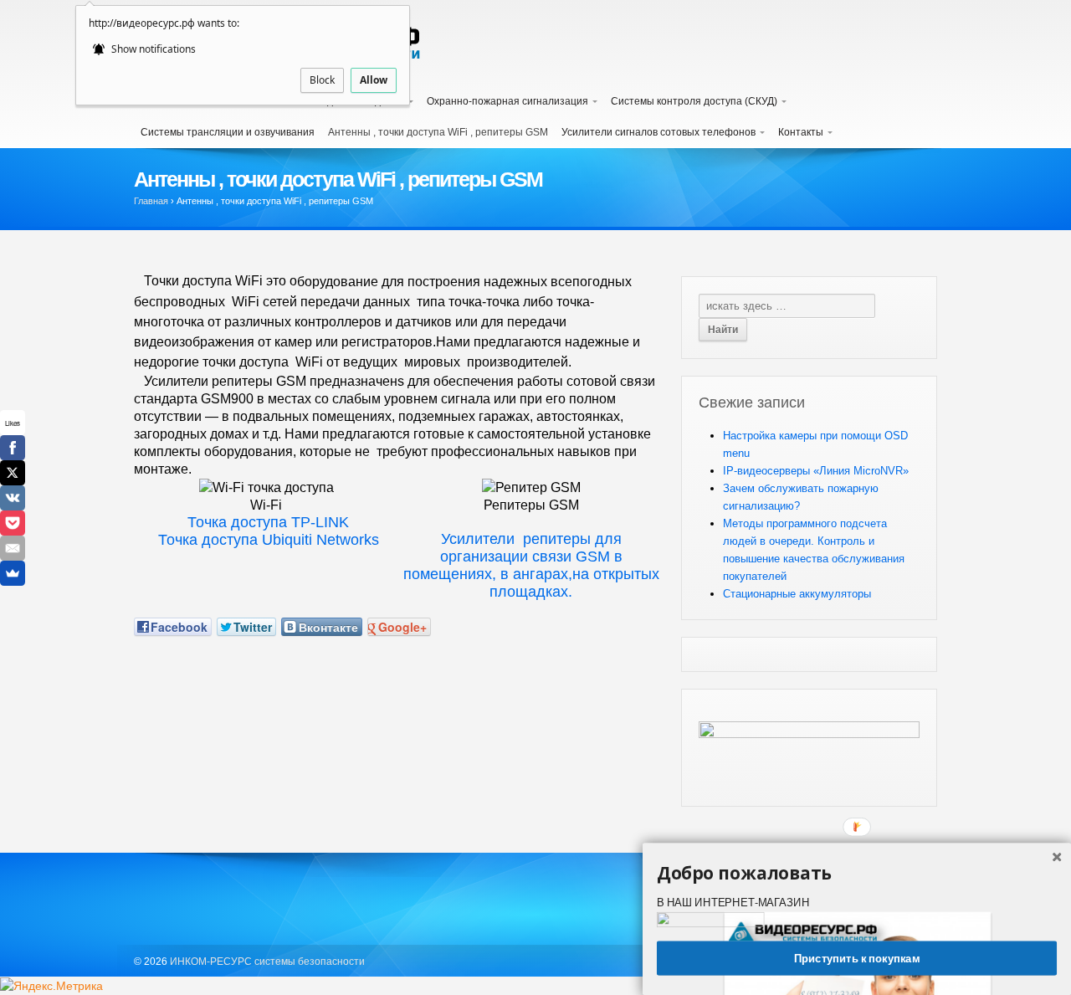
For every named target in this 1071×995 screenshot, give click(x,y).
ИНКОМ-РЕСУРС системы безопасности (266, 961)
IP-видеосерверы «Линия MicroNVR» (816, 470)
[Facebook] (12, 447)
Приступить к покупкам (857, 957)
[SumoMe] (12, 573)
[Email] (12, 548)
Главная (151, 201)
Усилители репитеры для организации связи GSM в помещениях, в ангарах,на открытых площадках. (531, 565)
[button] (857, 872)
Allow (373, 80)
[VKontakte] (12, 497)
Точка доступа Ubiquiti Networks (266, 539)
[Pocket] (12, 523)
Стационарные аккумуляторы (797, 593)
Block (322, 80)
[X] (12, 472)
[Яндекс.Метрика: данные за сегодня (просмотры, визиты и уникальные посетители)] (51, 986)
